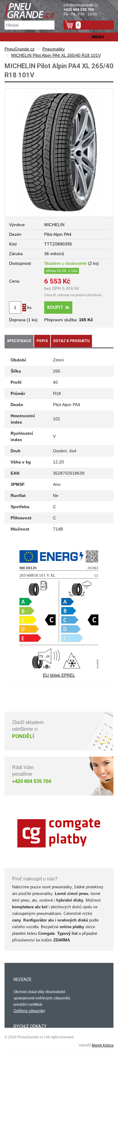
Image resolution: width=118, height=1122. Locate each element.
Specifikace (19, 341)
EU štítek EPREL (59, 675)
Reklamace (23, 1051)
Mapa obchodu (26, 1058)
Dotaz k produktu (71, 341)
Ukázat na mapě (27, 1109)
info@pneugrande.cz (81, 5)
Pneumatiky (53, 48)
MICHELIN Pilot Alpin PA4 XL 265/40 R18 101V (56, 55)
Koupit (55, 307)
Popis (42, 341)
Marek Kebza (102, 1045)
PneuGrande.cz (19, 48)
